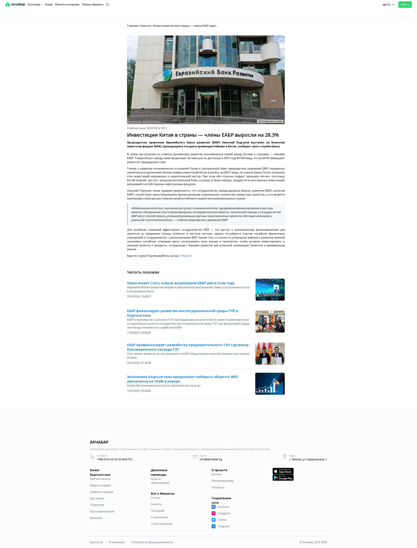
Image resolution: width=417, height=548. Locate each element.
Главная (132, 26)
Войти (405, 4)
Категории (34, 4)
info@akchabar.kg (211, 459)
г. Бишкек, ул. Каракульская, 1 (308, 459)
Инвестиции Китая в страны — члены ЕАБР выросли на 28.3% (192, 26)
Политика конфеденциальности (152, 542)
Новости (145, 26)
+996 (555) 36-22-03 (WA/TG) (114, 459)
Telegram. (186, 255)
